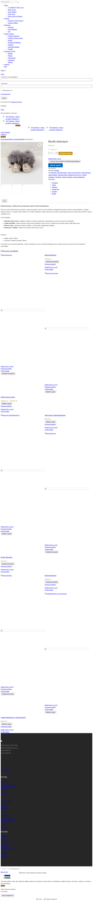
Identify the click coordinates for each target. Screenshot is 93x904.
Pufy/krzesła (11, 58)
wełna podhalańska (79, 177)
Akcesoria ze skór (9, 51)
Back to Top (4, 872)
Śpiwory (10, 62)
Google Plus (55, 189)
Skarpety (10, 45)
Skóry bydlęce (12, 12)
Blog (5, 66)
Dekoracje (7, 25)
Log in (4, 98)
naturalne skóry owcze (74, 175)
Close (2, 74)
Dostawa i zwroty (6, 843)
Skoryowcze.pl (15, 868)
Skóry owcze (12, 9)
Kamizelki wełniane (13, 47)
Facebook (55, 183)
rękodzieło (58, 177)
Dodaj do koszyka (65, 153)
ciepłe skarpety (52, 175)
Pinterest (54, 187)
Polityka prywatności (7, 848)
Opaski (10, 40)
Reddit (54, 194)
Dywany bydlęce (13, 23)
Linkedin (54, 191)
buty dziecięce (76, 172)
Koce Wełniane (12, 29)
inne (9, 31)
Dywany (6, 18)
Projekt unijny (5, 841)
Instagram (4, 856)
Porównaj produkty (50, 264)
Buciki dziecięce (50, 255)
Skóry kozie (11, 14)
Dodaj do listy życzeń (54, 159)
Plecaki (10, 55)
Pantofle (10, 49)
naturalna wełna (62, 175)
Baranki (10, 53)
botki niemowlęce (62, 172)
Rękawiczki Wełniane (14, 42)
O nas (2, 838)
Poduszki (11, 27)
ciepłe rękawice (86, 172)
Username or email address (9, 77)
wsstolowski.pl (5, 770)
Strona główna (5, 139)
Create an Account (16, 102)
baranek (53, 172)
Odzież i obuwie (9, 34)
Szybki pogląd (49, 269)
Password (4, 83)
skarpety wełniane (67, 177)
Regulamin (4, 846)
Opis (4, 201)
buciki (69, 172)
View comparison (7, 895)
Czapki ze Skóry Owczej (15, 38)
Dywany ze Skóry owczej (15, 20)
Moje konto (4, 836)
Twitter (54, 185)
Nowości (7, 64)
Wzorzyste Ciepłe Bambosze (55, 415)
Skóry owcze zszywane (15, 16)
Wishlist (3, 134)
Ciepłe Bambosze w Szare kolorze (13, 717)
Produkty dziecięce (13, 36)
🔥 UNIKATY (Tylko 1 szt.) (16, 7)
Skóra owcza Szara (8, 397)
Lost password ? (6, 94)
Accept (3, 885)
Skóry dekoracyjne (6, 783)
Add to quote (55, 165)
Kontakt (3, 851)
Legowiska (11, 60)
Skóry (6, 5)
